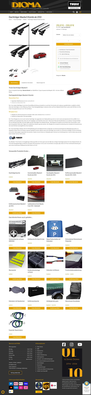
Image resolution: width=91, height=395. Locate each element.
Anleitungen (32, 12)
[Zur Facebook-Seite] (64, 344)
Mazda (24, 19)
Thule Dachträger (17, 19)
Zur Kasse (49, 12)
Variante (58, 34)
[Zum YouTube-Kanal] (80, 344)
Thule (40, 90)
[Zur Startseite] (45, 5)
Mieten (17, 12)
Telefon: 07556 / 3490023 (15, 362)
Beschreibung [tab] (14, 82)
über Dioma (24, 12)
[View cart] (80, 12)
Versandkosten (67, 27)
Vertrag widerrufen (15, 372)
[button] (3, 392)
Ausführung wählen (17, 213)
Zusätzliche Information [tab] (27, 82)
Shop (11, 12)
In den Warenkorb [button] (17, 182)
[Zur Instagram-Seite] (71, 344)
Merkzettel (41, 12)
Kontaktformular (12, 364)
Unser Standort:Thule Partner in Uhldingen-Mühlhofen (18, 367)
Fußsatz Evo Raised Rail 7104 (18, 102)
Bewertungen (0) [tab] (41, 82)
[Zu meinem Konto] (77, 12)
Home (10, 19)
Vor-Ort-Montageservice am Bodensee (69, 58)
